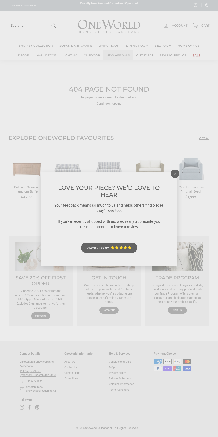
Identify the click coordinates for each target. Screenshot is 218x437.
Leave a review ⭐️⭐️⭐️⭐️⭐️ (109, 248)
